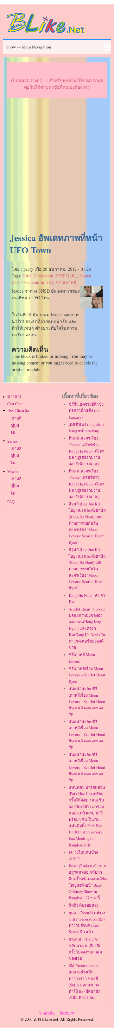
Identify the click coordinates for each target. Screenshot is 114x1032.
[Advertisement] (57, 166)
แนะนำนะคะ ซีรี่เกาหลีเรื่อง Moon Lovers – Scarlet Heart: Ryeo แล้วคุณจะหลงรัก (88, 701)
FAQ (11, 501)
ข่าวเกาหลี (66, 282)
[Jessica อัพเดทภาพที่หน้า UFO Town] (91, 307)
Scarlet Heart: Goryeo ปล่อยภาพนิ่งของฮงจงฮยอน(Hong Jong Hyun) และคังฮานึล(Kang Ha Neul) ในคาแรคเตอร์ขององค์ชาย (87, 628)
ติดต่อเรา (67, 1013)
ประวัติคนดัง (18, 411)
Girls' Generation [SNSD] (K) (49, 276)
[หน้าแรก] (46, 34)
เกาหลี (16, 418)
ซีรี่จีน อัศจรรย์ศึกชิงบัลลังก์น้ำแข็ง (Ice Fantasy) (86, 411)
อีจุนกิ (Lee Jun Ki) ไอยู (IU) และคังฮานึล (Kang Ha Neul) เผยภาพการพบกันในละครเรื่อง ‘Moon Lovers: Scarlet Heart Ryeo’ (87, 523)
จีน (13, 432)
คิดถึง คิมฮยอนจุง (83, 905)
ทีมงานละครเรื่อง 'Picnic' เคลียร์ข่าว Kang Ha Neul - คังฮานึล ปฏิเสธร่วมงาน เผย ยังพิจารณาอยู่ (86, 450)
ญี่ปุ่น (14, 425)
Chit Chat (15, 404)
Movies (13, 471)
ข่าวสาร (14, 396)
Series (12, 441)
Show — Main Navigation (28, 47)
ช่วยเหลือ (47, 1013)
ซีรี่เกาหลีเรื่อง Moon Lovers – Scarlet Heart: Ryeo (88, 675)
